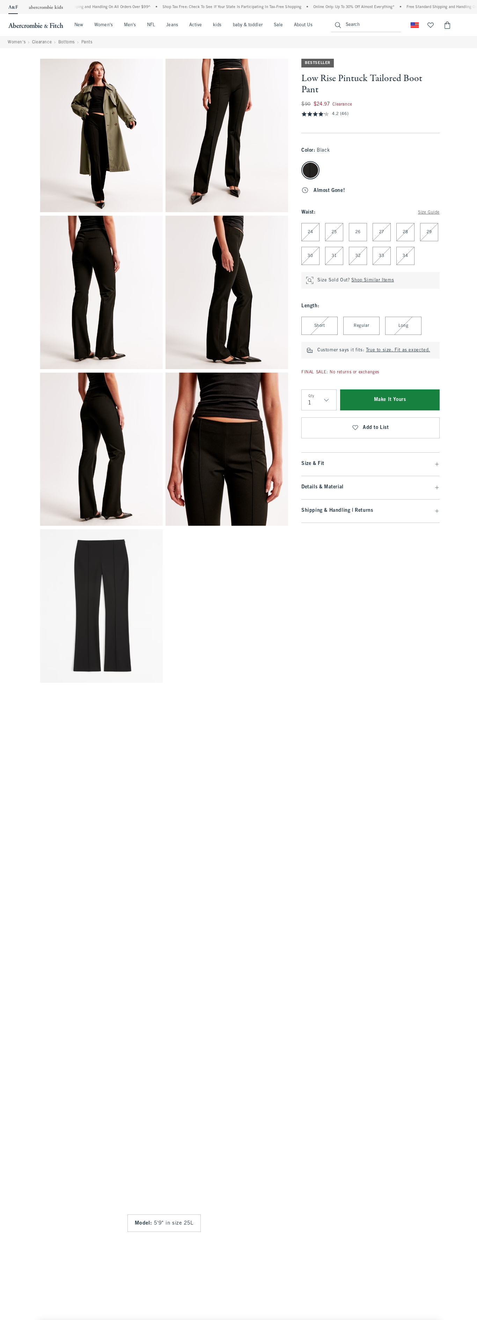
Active (195, 25)
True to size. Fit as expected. (398, 350)
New (78, 25)
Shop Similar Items (372, 280)
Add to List (376, 427)
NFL (151, 25)
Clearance (42, 42)
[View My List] (430, 25)
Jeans (172, 25)
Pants (87, 42)
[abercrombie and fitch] (35, 25)
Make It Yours (390, 399)
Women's (103, 25)
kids (217, 25)
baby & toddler (248, 25)
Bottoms (66, 42)
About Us (303, 25)
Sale (278, 25)
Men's (130, 25)
